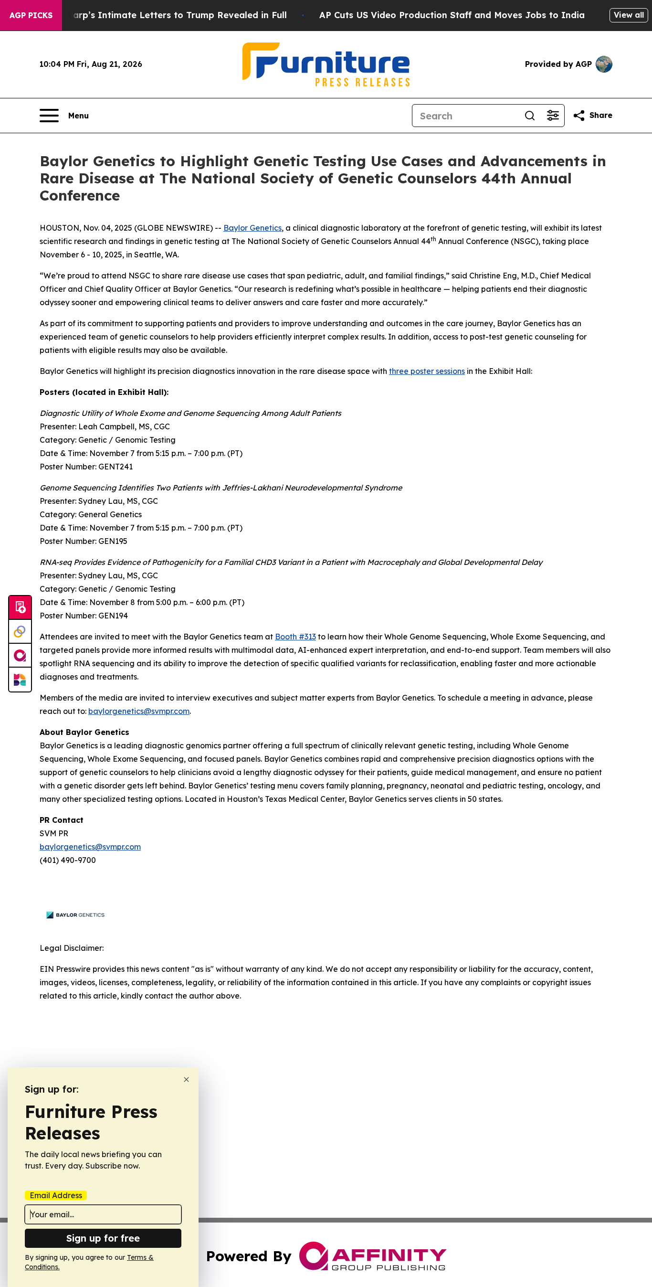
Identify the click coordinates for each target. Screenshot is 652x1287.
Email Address (56, 1195)
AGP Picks (31, 15)
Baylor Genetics (252, 228)
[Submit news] (20, 608)
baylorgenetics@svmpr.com (138, 711)
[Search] (529, 116)
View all (629, 15)
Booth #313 (295, 636)
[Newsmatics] (20, 679)
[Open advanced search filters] (552, 116)
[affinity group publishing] (20, 656)
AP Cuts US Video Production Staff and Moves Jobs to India (452, 15)
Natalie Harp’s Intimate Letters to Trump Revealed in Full (159, 15)
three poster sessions (427, 371)
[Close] (186, 1079)
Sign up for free (103, 1238)
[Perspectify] (20, 632)
